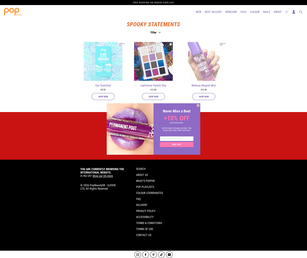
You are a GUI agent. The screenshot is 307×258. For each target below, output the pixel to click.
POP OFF (176, 144)
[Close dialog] (198, 105)
